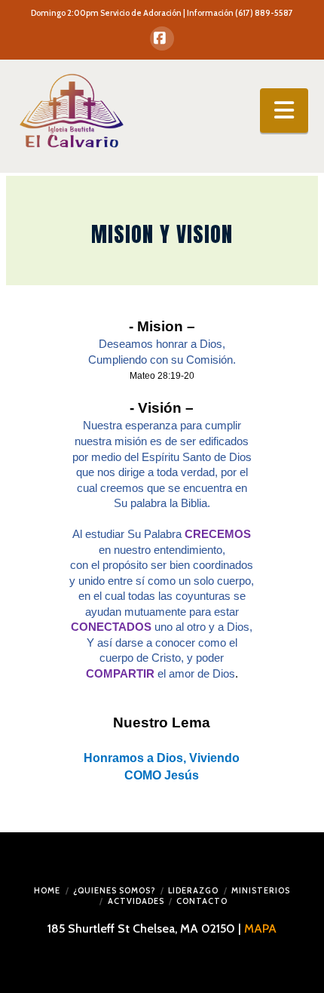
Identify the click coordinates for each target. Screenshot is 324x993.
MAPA (260, 928)
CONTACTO (202, 901)
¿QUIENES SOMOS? (114, 890)
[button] (284, 110)
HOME (47, 890)
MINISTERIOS (260, 890)
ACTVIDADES (136, 901)
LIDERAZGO (193, 890)
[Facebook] (162, 38)
